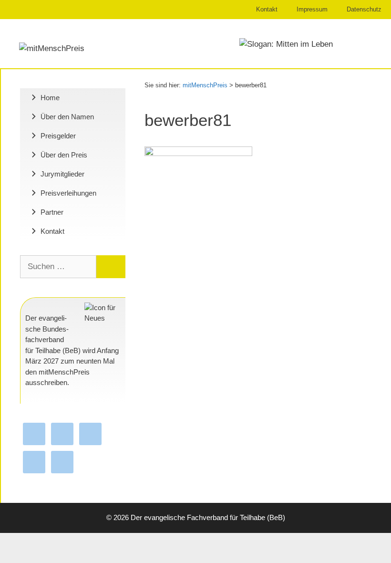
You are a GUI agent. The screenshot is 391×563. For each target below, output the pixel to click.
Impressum (312, 9)
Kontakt (267, 9)
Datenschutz (364, 9)
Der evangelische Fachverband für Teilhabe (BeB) (208, 517)
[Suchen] (110, 266)
